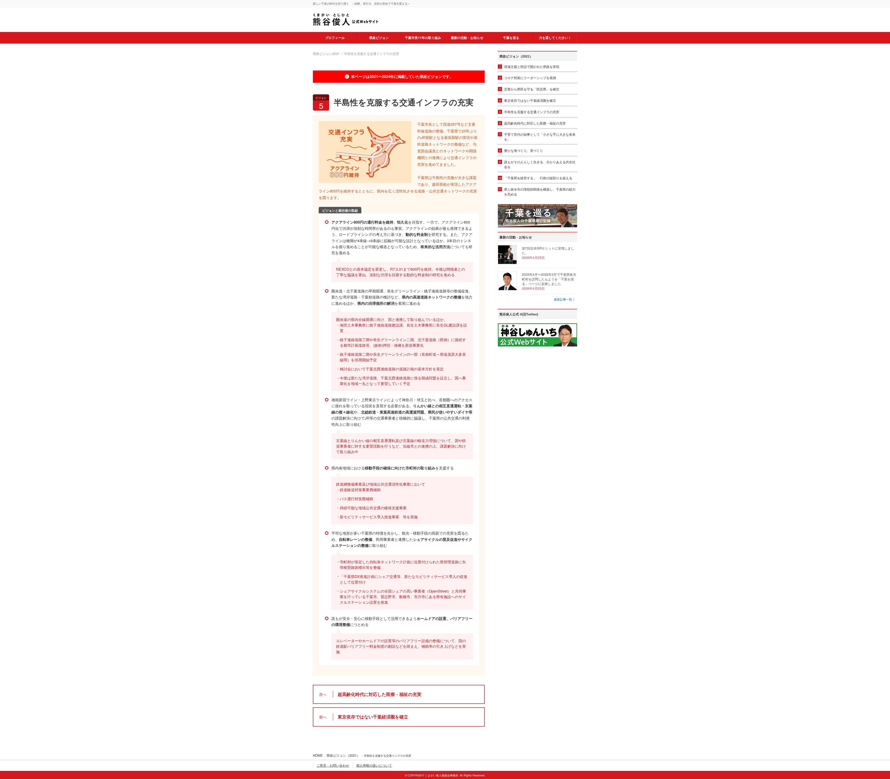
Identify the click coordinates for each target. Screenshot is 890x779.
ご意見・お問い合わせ (333, 765)
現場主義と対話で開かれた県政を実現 (531, 66)
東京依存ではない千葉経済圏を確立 (530, 100)
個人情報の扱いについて (374, 765)
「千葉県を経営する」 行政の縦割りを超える (538, 178)
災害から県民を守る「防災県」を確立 (531, 89)
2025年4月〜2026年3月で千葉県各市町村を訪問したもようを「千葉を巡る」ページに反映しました (549, 279)
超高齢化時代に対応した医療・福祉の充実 (535, 123)
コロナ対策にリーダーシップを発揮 (530, 77)
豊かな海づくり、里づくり (523, 150)
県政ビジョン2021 (326, 53)
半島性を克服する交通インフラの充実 (531, 111)
